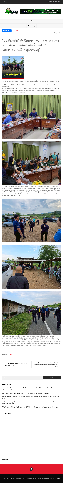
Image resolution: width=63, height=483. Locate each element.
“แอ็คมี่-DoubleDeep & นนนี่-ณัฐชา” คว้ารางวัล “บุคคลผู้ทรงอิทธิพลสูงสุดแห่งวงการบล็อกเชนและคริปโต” (46, 364)
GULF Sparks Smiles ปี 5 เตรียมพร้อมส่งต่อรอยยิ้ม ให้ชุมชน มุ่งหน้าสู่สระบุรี (17, 364)
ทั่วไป (10, 354)
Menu (4, 1)
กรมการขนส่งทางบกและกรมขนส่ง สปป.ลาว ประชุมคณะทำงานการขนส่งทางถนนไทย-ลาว (26, 393)
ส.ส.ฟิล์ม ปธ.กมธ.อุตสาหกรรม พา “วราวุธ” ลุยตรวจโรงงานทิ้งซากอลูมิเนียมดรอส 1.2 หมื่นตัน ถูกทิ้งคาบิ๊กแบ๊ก (30, 397)
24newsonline (23, 54)
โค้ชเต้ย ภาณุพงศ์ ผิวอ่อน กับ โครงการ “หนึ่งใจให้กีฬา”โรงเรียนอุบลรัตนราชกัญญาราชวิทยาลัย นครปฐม (30, 407)
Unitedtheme (56, 478)
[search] (33, 26)
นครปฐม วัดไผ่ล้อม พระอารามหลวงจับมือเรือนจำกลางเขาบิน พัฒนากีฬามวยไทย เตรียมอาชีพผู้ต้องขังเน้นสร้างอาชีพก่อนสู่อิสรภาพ (30, 389)
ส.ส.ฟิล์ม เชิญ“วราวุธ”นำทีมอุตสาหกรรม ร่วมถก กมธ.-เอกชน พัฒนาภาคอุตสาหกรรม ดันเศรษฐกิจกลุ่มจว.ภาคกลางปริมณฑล (29, 402)
